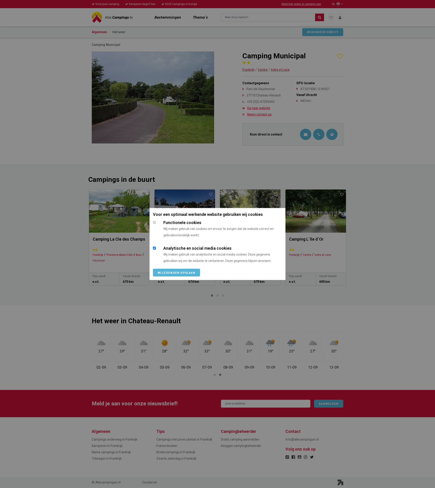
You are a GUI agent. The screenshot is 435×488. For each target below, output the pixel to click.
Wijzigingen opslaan (176, 272)
